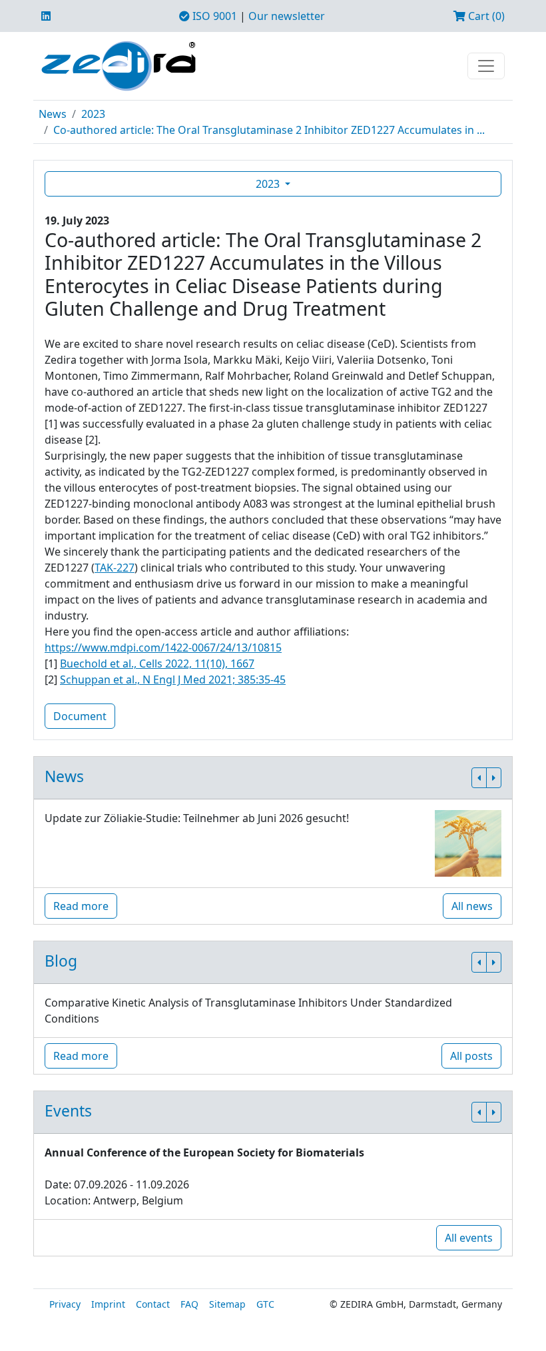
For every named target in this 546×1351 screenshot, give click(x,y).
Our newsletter (286, 16)
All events (469, 1237)
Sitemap (227, 1304)
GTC (265, 1304)
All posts (471, 1056)
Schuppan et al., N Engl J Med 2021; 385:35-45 (173, 679)
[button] (479, 777)
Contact (153, 1304)
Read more (81, 906)
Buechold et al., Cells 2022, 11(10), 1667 (157, 663)
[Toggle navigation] (486, 66)
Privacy (65, 1304)
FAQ (189, 1304)
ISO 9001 (213, 16)
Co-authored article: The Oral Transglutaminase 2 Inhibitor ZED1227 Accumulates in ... (269, 130)
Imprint (108, 1304)
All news (472, 906)
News (53, 114)
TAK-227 (115, 567)
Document (80, 716)
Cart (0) (485, 16)
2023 (93, 114)
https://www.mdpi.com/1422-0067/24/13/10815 (163, 647)
